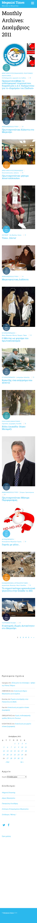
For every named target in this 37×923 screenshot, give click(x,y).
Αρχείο (4, 777)
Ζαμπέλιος (5, 423)
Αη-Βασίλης (13, 235)
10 (22, 747)
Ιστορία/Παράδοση (8, 333)
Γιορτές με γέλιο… (11, 544)
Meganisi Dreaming (8, 792)
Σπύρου (22, 492)
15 (15, 751)
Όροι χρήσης (6, 836)
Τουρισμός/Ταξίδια (9, 623)
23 (18, 755)
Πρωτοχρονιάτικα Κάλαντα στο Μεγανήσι (18, 131)
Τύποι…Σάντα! (9, 238)
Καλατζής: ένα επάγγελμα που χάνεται (17, 381)
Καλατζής (27, 377)
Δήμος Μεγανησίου (8, 798)
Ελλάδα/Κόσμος (8, 583)
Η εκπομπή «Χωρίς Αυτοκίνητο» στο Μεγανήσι (18, 627)
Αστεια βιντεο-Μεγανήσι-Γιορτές (12, 541)
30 (18, 758)
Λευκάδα (18, 423)
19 (4, 755)
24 (22, 755)
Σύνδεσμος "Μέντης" (9, 814)
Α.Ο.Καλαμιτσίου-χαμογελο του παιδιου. (14, 78)
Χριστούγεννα (29, 492)
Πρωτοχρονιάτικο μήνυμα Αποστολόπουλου (15, 177)
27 (7, 758)
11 (26, 747)
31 (22, 758)
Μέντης (14, 335)
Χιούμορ (5, 235)
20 (7, 755)
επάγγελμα (20, 377)
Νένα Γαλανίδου (21, 585)
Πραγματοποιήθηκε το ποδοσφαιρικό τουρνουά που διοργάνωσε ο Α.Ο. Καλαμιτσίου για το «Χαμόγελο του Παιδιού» (18, 84)
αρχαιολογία (5, 585)
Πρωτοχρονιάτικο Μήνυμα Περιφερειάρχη (15, 499)
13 (7, 751)
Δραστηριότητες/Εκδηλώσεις (12, 73)
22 (15, 755)
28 (11, 758)
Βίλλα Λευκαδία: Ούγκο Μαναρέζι (13, 427)
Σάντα (19, 235)
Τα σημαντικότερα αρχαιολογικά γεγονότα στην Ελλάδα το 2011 (18, 589)
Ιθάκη (3, 335)
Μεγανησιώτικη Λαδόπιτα (15, 279)
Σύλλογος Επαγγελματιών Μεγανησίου (15, 809)
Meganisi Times (8, 913)
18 (26, 751)
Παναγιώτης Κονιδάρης (10, 803)
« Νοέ (7, 762)
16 (18, 751)
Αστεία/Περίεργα (8, 539)
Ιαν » (22, 762)
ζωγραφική (12, 423)
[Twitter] (4, 825)
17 (22, 751)
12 (4, 751)
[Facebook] (9, 825)
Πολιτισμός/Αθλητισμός (11, 421)
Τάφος (25, 335)
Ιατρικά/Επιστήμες (21, 583)
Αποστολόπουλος (7, 173)
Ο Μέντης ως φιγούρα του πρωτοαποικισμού (15, 339)
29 (15, 758)
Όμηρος (20, 335)
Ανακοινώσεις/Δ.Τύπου (10, 126)
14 (11, 751)
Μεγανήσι (9, 335)
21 (11, 755)
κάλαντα (16, 173)
